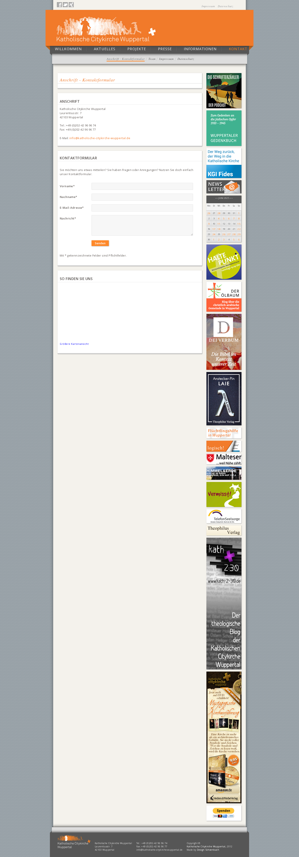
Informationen (200, 49)
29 (239, 234)
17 (214, 229)
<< (216, 198)
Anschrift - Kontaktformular (126, 59)
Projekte (136, 49)
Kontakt (238, 49)
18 (219, 229)
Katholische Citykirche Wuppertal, (206, 846)
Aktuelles (104, 49)
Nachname (68, 197)
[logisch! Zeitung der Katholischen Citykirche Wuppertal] (223, 446)
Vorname (67, 186)
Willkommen (68, 49)
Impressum (209, 6)
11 (219, 223)
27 (228, 234)
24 (214, 234)
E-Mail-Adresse (72, 208)
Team (152, 59)
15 (239, 223)
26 (209, 213)
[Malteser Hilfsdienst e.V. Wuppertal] (223, 459)
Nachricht (68, 218)
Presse (165, 49)
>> (231, 198)
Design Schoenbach (208, 849)
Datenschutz (225, 6)
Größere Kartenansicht (74, 343)
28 (219, 213)
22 (239, 229)
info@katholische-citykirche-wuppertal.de (99, 138)
